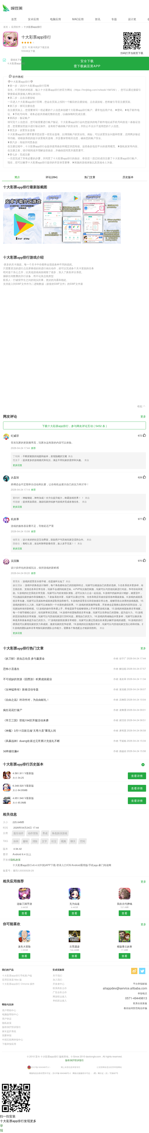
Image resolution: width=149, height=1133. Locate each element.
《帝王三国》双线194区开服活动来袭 (26, 720)
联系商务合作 (60, 988)
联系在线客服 (140, 1003)
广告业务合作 (60, 992)
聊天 (72, 841)
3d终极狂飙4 (11, 751)
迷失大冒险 (24, 946)
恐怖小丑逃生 (11, 669)
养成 (45, 833)
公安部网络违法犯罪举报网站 (109, 1067)
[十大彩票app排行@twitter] (142, 971)
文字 (44, 841)
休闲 (15, 841)
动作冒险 (33, 833)
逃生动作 (18, 833)
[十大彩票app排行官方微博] (134, 971)
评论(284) (52, 177)
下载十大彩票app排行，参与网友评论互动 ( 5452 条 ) (74, 426)
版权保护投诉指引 (11, 1026)
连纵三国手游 (24, 904)
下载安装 (44, 47)
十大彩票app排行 (13, 8)
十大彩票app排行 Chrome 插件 (18, 983)
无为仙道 (74, 904)
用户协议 (6, 1018)
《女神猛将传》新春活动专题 (20, 689)
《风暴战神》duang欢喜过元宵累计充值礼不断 (31, 741)
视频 (63, 841)
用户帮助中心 (9, 1010)
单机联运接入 (60, 1000)
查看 (24, 913)
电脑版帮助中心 (10, 1014)
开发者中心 (58, 983)
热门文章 (89, 177)
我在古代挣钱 (124, 904)
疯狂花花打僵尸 (12, 710)
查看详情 (137, 776)
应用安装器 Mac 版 (12, 979)
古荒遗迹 (74, 946)
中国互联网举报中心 (12, 1039)
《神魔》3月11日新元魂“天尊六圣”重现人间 (29, 730)
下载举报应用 (9, 1043)
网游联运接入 (60, 996)
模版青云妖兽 (124, 946)
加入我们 (57, 979)
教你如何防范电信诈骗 (135, 1008)
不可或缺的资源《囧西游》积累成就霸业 (27, 679)
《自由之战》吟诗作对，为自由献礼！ (26, 700)
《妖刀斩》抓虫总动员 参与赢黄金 (24, 658)
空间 (82, 841)
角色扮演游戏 (59, 833)
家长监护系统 (9, 1031)
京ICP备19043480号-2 (40, 1067)
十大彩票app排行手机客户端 (17, 975)
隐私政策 (15, 859)
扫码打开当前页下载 (131, 53)
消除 (34, 841)
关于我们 (57, 975)
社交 (53, 841)
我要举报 (6, 1035)
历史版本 (128, 177)
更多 (143, 416)
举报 (1, 1127)
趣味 (25, 841)
